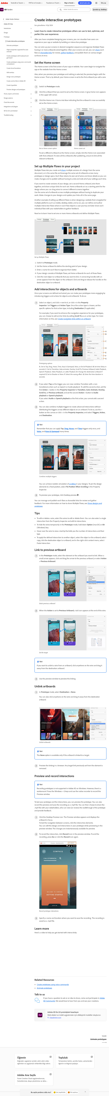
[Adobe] (4, 3)
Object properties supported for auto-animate (17, 51)
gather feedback (67, 53)
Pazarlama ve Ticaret (52, 3)
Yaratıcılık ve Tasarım (17, 3)
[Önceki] (52, 1041)
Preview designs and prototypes (16, 89)
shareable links (46, 53)
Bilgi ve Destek (68, 3)
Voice (39, 431)
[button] (96, 3)
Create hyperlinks (12, 85)
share (97, 50)
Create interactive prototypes (16, 41)
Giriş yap (103, 3)
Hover (71, 428)
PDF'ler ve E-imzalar (35, 3)
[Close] (85, 1091)
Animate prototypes (12, 45)
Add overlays (10, 72)
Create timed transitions (14, 68)
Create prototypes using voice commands (53, 984)
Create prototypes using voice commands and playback (19, 63)
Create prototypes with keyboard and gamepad (17, 57)
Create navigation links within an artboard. (74, 319)
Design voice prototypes (14, 77)
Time (80, 428)
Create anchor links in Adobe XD (16, 81)
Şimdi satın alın (85, 3)
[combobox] (74, 9)
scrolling (72, 484)
